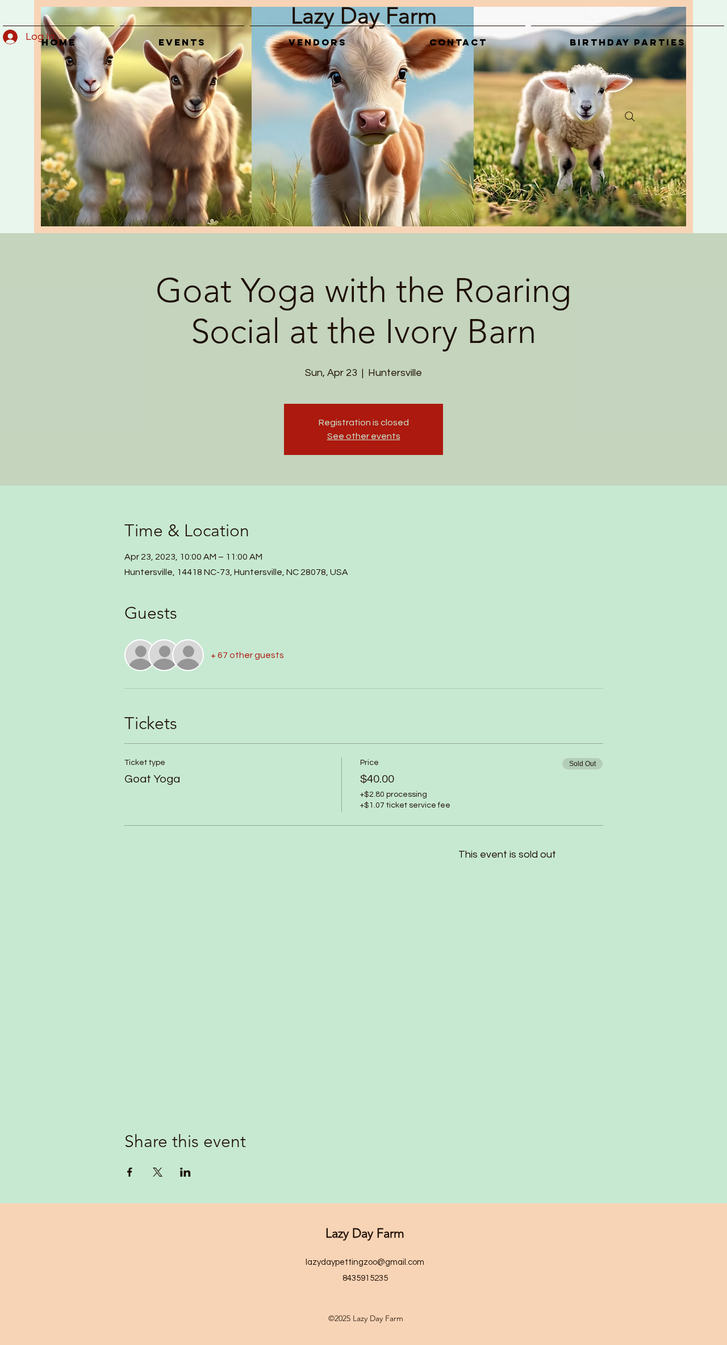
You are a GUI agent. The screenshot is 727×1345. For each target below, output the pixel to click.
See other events (363, 436)
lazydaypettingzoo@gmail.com (365, 1262)
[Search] (630, 117)
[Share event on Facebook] (129, 1172)
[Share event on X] (157, 1172)
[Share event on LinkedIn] (185, 1172)
